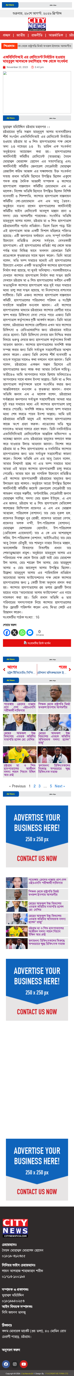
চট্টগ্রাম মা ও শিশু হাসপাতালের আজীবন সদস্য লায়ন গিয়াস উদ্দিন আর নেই (20, 770)
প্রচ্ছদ (6, 35)
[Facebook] (6, 632)
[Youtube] (24, 1364)
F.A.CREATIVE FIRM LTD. (57, 1373)
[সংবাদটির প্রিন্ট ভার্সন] (25, 643)
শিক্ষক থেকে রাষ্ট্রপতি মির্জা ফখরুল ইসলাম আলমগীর (33, 46)
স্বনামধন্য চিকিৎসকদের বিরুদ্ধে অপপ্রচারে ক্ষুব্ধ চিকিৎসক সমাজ (54, 768)
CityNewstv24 (27, 1373)
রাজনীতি (36, 35)
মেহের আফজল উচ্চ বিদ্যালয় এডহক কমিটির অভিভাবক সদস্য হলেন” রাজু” (54, 738)
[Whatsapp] (22, 632)
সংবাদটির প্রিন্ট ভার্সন (39, 643)
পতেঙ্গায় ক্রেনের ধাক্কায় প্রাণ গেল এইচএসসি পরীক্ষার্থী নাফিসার (20, 707)
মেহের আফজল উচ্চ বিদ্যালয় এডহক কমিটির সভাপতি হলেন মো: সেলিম (20, 736)
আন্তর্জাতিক (56, 35)
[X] (14, 632)
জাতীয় (21, 35)
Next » (60, 786)
